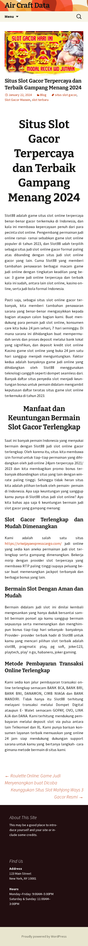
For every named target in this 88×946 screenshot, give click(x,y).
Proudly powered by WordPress (44, 936)
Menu (9, 16)
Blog (43, 95)
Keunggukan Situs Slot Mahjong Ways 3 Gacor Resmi (47, 793)
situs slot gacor (66, 95)
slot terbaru (40, 100)
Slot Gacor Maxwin (17, 100)
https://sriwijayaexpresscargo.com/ (33, 543)
